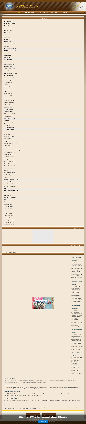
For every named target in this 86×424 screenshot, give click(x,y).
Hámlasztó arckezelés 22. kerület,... (13, 391)
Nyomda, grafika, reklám (9, 172)
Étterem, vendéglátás (9, 95)
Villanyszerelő (7, 217)
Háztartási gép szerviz (9, 127)
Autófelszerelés (7, 37)
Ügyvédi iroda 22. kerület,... (76, 354)
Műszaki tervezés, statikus (10, 168)
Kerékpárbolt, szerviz (9, 141)
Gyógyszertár (7, 125)
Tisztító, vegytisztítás (8, 206)
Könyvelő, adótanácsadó (9, 152)
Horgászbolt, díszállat (9, 129)
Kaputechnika (7, 134)
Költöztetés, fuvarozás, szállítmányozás (13, 150)
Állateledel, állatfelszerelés (10, 23)
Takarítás (6, 199)
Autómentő (6, 46)
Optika (5, 177)
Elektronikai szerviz (8, 89)
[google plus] (8, 1)
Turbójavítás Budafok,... (10, 404)
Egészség (6, 84)
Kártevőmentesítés (8, 138)
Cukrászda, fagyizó (8, 80)
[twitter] (5, 1)
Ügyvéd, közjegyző (8, 208)
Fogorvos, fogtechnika (9, 102)
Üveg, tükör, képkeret (9, 211)
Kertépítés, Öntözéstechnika (10, 143)
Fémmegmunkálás (8, 98)
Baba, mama (7, 57)
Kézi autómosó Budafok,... (11, 378)
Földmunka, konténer (9, 104)
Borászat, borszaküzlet (9, 71)
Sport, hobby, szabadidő (9, 186)
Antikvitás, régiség (8, 28)
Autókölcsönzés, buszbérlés (10, 43)
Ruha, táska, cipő (8, 181)
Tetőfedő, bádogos (8, 204)
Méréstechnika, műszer (9, 161)
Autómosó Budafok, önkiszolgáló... (12, 398)
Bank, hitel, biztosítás (9, 59)
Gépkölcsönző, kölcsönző (9, 118)
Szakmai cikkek (42, 12)
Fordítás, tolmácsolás (9, 107)
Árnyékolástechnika (8, 30)
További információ (57, 419)
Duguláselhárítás (8, 82)
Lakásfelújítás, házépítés (9, 156)
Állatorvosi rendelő (8, 25)
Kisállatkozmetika (8, 145)
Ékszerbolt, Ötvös (8, 86)
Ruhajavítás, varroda (8, 184)
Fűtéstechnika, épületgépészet (11, 114)
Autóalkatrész (7, 32)
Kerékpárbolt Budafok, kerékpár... (77, 283)
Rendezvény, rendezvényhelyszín (11, 179)
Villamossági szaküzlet (9, 215)
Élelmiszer (6, 91)
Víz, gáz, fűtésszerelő (9, 222)
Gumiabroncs (7, 120)
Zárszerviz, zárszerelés (9, 224)
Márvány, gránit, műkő (9, 159)
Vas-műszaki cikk (8, 213)
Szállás (5, 188)
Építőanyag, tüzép (8, 93)
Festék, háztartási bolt (9, 100)
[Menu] (84, 12)
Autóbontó (6, 34)
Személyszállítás (7, 193)
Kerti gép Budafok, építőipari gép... (76, 307)
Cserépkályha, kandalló (9, 77)
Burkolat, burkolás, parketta (10, 73)
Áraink (65, 12)
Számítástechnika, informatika (11, 190)
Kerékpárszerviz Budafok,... (11, 385)
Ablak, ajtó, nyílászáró (9, 21)
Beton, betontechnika (9, 64)
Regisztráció (55, 12)
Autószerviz (6, 53)
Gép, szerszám (7, 116)
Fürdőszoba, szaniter (8, 111)
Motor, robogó (7, 163)
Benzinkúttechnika (8, 62)
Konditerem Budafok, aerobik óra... (76, 259)
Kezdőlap (19, 12)
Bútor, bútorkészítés (8, 75)
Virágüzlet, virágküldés (9, 220)
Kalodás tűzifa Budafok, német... (77, 331)
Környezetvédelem (8, 154)
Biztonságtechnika (8, 66)
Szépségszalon (7, 195)
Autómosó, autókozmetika (10, 48)
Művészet (6, 170)
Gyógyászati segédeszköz (10, 123)
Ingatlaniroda (7, 132)
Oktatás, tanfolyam (8, 174)
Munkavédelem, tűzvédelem (10, 165)
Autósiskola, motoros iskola (10, 50)
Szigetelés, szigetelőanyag (10, 197)
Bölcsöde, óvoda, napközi (9, 68)
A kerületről (30, 12)
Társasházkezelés (8, 202)
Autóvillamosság (7, 55)
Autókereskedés (7, 41)
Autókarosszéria (7, 39)
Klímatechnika (7, 147)
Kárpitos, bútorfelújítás (9, 136)
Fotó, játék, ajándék (8, 109)
